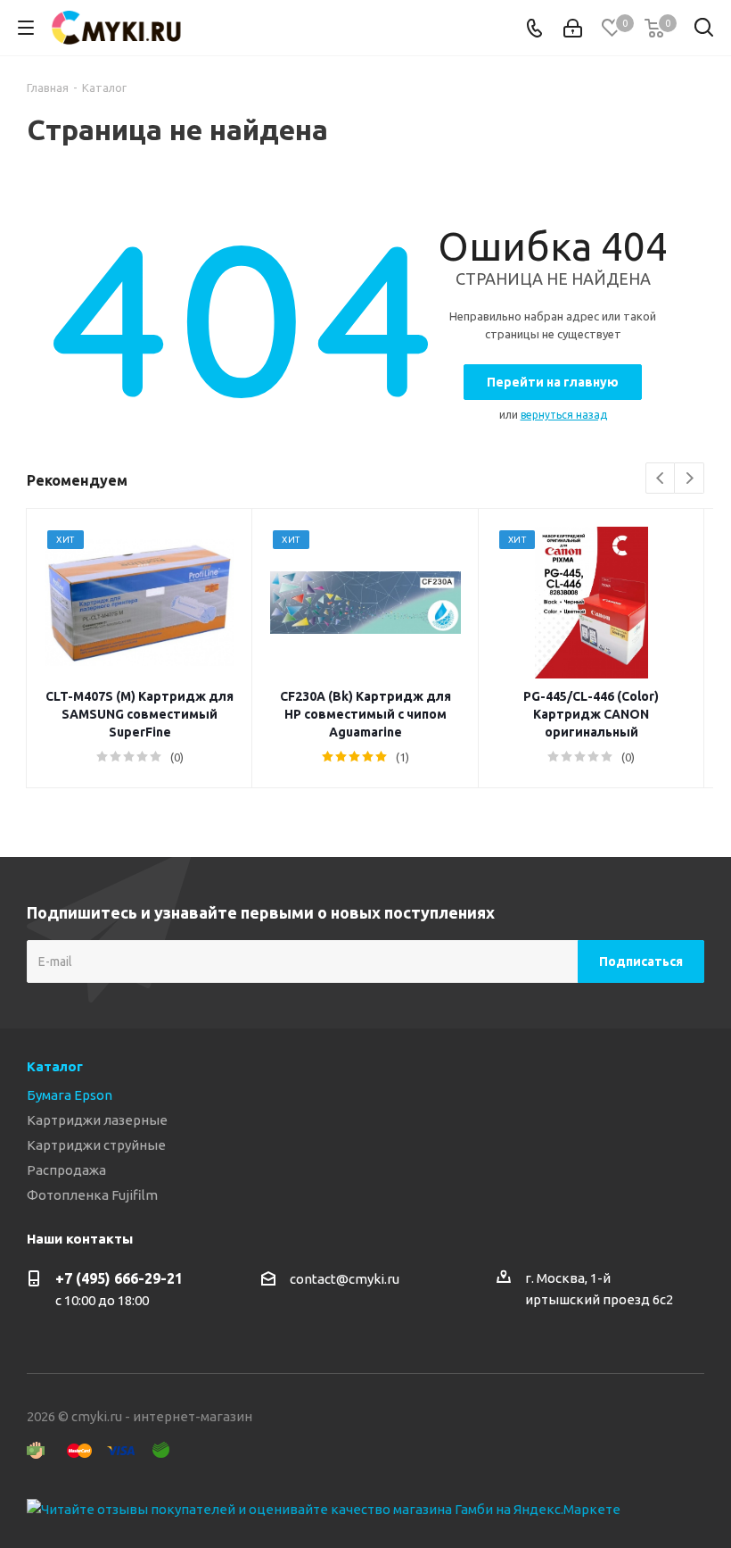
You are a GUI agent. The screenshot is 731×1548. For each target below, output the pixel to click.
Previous (661, 479)
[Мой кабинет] (572, 28)
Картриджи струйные (96, 1145)
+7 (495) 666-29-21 (119, 1278)
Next (689, 479)
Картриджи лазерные (97, 1120)
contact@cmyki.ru (344, 1278)
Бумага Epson (69, 1095)
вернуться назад (564, 414)
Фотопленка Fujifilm (92, 1195)
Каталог (55, 1066)
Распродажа (66, 1170)
